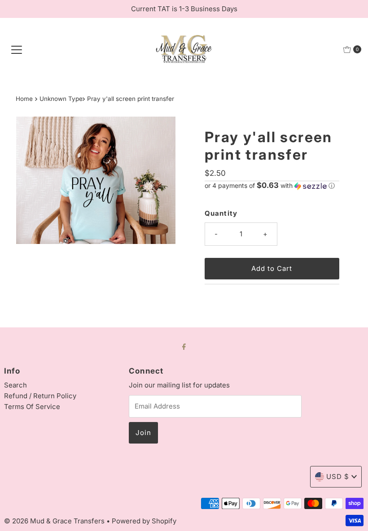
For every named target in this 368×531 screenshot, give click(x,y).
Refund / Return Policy (40, 396)
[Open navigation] (16, 49)
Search (15, 385)
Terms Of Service (32, 406)
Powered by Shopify (144, 521)
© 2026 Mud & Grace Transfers (55, 521)
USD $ (337, 476)
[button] (272, 185)
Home (24, 98)
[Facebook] (184, 346)
